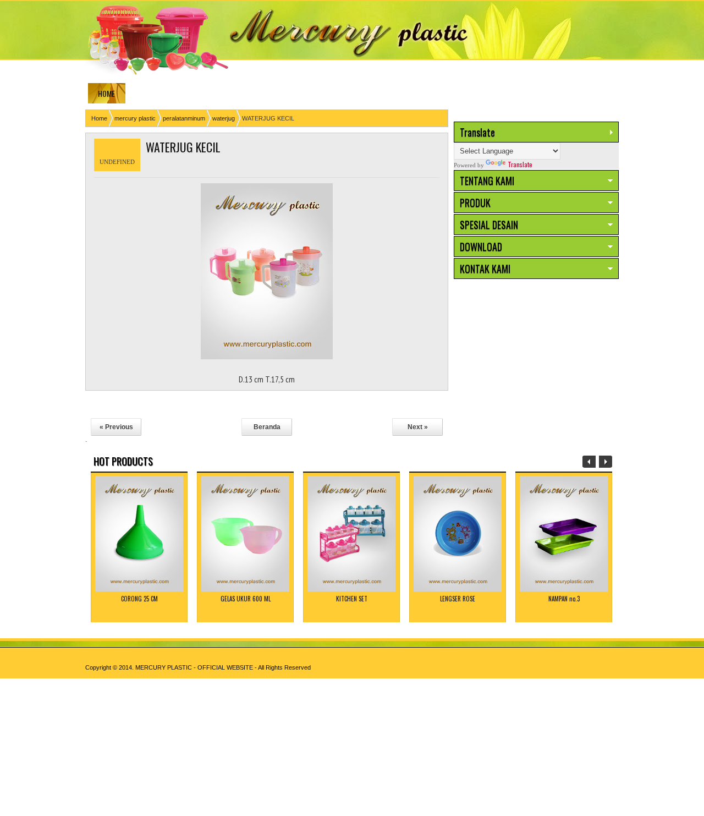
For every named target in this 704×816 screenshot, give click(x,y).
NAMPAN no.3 (564, 598)
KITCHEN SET (351, 598)
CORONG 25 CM (139, 598)
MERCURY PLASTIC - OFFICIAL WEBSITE (194, 667)
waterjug (223, 118)
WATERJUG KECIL (183, 147)
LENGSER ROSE (457, 598)
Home (99, 118)
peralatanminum (184, 118)
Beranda (267, 427)
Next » (418, 427)
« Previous (116, 427)
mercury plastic (135, 118)
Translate (520, 164)
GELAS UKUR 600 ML (246, 598)
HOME (106, 93)
